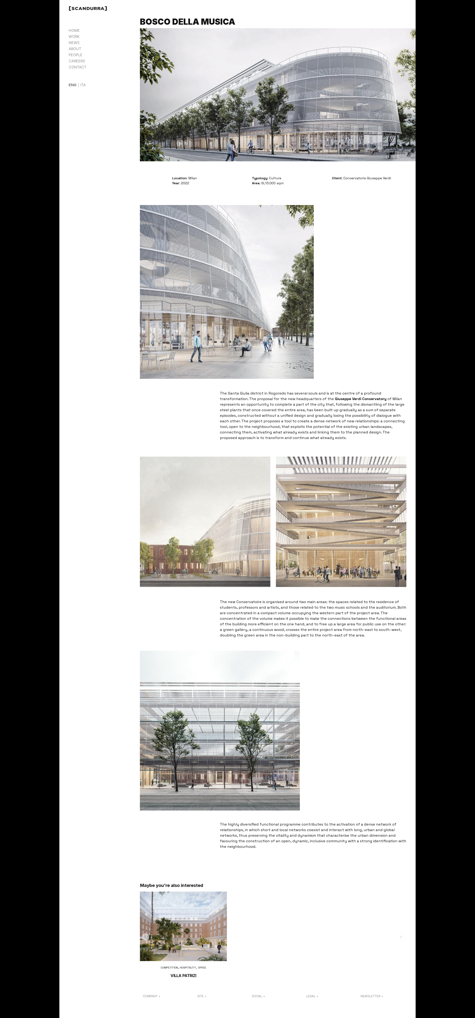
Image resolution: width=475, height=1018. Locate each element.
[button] (145, 937)
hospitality (188, 967)
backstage (101, 64)
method (98, 59)
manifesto (100, 54)
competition (169, 967)
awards (98, 73)
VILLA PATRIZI (183, 975)
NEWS (74, 42)
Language (77, 79)
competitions (103, 68)
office (202, 967)
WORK (74, 36)
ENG (72, 85)
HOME (74, 30)
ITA (83, 85)
